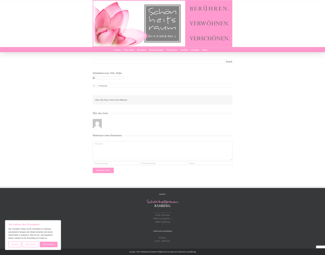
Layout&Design (191, 252)
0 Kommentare (103, 86)
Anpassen (15, 244)
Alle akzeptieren (48, 244)
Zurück (229, 61)
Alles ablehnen (30, 244)
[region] (33, 235)
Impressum (173, 252)
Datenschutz (181, 252)
